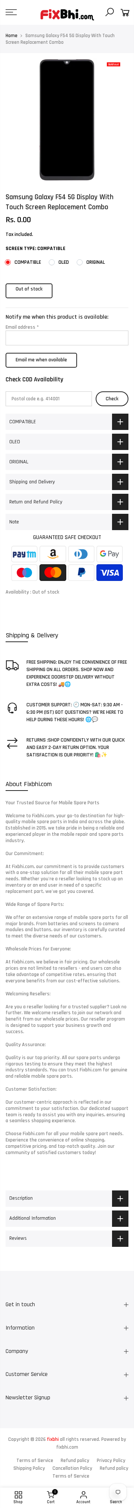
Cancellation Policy (72, 1468)
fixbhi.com (67, 1447)
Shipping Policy (29, 1468)
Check (112, 398)
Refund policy (75, 1460)
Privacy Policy (111, 1460)
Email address (22, 327)
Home (11, 36)
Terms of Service (34, 1460)
